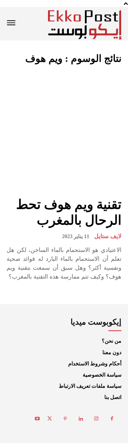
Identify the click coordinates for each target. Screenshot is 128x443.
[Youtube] (37, 419)
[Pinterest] (65, 419)
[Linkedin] (81, 419)
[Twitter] (50, 419)
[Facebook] (112, 419)
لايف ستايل (107, 236)
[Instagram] (96, 419)
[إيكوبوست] (84, 24)
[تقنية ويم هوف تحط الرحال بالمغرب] (64, 130)
